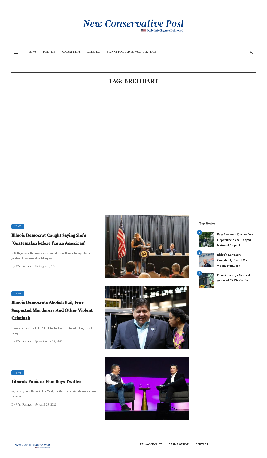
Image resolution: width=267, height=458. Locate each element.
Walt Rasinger (24, 266)
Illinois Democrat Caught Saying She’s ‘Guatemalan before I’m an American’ (48, 240)
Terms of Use (179, 444)
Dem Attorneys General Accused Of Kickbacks (233, 278)
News (32, 52)
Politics (49, 52)
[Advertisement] (100, 124)
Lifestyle (93, 52)
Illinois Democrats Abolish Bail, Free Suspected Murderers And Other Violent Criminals (52, 311)
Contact (201, 444)
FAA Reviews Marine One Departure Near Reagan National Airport (235, 240)
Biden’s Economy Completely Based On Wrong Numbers (232, 261)
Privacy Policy (151, 444)
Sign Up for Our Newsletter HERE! (131, 52)
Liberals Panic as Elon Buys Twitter (46, 382)
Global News (71, 52)
